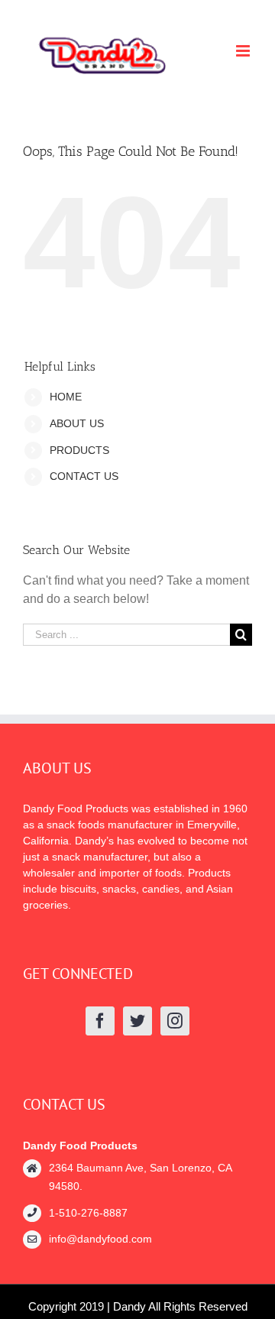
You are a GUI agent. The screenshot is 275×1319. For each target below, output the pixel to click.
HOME (66, 397)
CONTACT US (84, 476)
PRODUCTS (79, 450)
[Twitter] (137, 1020)
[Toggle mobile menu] (244, 51)
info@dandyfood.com (100, 1239)
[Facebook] (100, 1020)
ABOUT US (77, 423)
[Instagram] (174, 1020)
